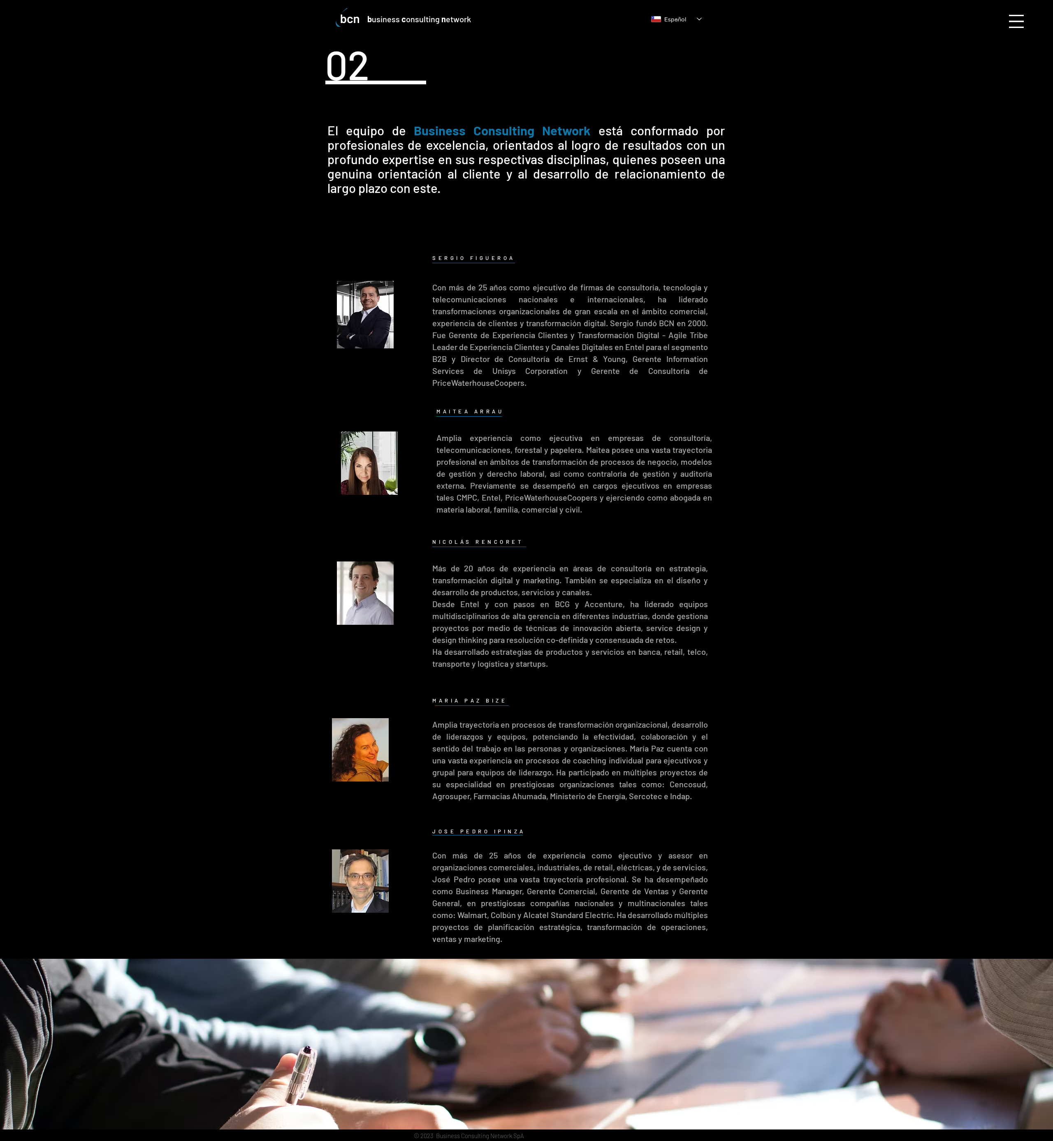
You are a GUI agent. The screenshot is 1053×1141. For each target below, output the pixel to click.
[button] (1016, 21)
